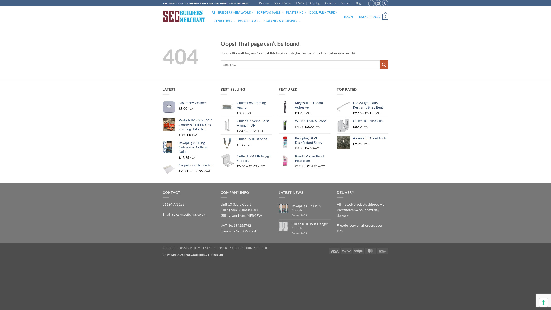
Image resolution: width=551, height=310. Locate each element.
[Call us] (385, 3)
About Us (330, 3)
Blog (358, 3)
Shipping (314, 3)
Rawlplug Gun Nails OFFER (306, 208)
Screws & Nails (268, 12)
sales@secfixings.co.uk (188, 214)
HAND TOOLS (223, 21)
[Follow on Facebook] (371, 3)
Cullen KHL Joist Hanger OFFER (310, 226)
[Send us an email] (378, 3)
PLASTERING (294, 12)
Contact (345, 3)
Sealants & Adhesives (280, 21)
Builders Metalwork (234, 12)
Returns (264, 3)
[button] (348, 16)
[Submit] (384, 64)
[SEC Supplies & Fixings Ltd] (184, 17)
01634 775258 (173, 204)
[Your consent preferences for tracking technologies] (543, 302)
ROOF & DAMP (248, 21)
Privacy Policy (282, 3)
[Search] (213, 12)
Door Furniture (322, 12)
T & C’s (300, 3)
